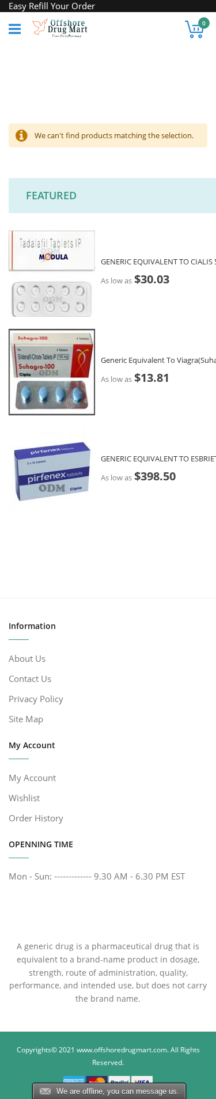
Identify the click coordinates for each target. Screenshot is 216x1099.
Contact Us (30, 678)
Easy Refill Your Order (52, 6)
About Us (27, 658)
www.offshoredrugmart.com (122, 1050)
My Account (32, 777)
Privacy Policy (36, 698)
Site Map (26, 719)
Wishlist (24, 798)
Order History (36, 818)
